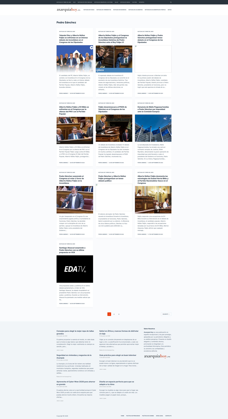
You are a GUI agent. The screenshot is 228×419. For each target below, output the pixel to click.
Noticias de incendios (119, 9)
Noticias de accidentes (136, 9)
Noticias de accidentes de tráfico (155, 9)
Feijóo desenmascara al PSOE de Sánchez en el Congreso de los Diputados (112, 109)
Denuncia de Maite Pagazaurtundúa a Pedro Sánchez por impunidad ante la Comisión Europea (153, 109)
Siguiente (165, 314)
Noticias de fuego (89, 9)
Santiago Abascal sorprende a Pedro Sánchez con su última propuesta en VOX (72, 250)
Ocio (74, 2)
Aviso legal (159, 415)
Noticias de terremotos (104, 9)
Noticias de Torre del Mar (64, 2)
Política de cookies (148, 415)
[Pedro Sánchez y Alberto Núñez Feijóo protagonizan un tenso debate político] (114, 197)
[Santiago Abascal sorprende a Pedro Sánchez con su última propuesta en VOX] (75, 269)
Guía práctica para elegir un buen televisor (117, 355)
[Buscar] (170, 2)
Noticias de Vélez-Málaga (85, 2)
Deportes (141, 2)
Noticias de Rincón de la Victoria (103, 2)
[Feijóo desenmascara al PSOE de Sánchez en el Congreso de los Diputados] (114, 128)
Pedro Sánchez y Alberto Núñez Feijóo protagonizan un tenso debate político (112, 178)
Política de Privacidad (133, 415)
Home (122, 415)
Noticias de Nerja (125, 2)
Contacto (168, 415)
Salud (116, 2)
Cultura (134, 2)
